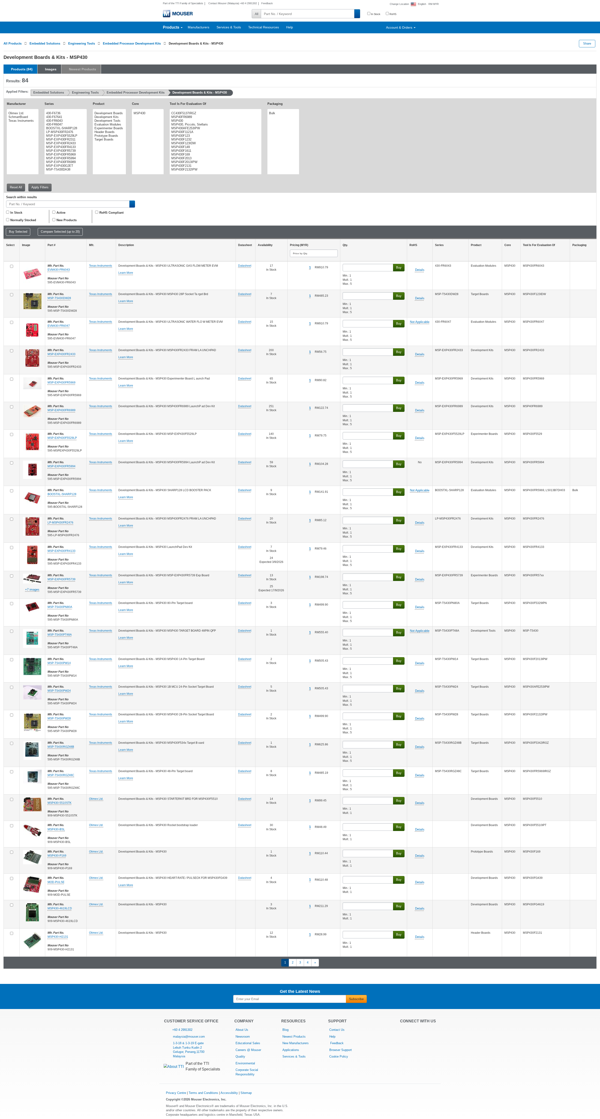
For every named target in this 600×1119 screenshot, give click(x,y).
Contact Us (337, 1030)
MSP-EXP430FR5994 (61, 466)
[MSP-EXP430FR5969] (65, 154)
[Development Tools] (109, 121)
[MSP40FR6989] (215, 117)
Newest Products (294, 1036)
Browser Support (340, 1050)
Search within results (21, 197)
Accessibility (229, 1093)
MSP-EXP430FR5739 (61, 579)
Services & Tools (229, 27)
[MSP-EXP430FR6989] (65, 162)
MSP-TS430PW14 (59, 663)
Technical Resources (263, 27)
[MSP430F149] (215, 147)
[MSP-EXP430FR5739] (65, 151)
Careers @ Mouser (248, 1050)
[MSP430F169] (215, 154)
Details (419, 270)
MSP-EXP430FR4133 (61, 551)
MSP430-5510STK (59, 802)
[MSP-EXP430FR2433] (65, 143)
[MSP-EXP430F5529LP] (65, 136)
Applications (290, 1050)
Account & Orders (399, 27)
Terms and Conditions (203, 1093)
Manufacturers (198, 27)
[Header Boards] (109, 132)
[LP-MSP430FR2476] (65, 132)
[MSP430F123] (215, 136)
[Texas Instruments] (22, 121)
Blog (285, 1030)
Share (587, 43)
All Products (13, 43)
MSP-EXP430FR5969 (61, 382)
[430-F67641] (65, 117)
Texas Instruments (100, 265)
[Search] (132, 204)
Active (60, 212)
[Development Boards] (109, 113)
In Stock (375, 14)
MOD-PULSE (56, 882)
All (256, 14)
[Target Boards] (109, 139)
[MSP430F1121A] (215, 132)
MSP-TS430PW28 (59, 718)
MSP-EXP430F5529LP (62, 438)
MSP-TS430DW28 (59, 298)
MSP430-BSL (56, 829)
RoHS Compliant (111, 212)
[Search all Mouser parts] (357, 13)
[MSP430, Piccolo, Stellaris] (215, 124)
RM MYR (433, 4)
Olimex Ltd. (96, 798)
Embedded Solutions (45, 43)
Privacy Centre (176, 1093)
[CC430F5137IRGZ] (215, 113)
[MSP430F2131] (215, 166)
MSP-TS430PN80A (60, 607)
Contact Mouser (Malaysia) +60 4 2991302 (232, 3)
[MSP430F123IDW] (215, 143)
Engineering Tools (81, 43)
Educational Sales (248, 1043)
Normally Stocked (23, 220)
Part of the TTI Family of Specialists (183, 3)
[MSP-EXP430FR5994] (65, 158)
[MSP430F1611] (215, 151)
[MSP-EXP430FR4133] (65, 147)
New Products (66, 220)
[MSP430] (147, 113)
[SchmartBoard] (22, 117)
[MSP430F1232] (215, 139)
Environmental (245, 1063)
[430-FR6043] (65, 121)
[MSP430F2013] (215, 158)
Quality (240, 1056)
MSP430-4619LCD (60, 908)
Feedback (267, 3)
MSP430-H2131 (58, 936)
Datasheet (244, 265)
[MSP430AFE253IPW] (215, 128)
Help (289, 27)
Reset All (16, 187)
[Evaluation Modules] (109, 124)
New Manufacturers (295, 1043)
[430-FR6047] (65, 124)
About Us (242, 1030)
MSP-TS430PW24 (59, 690)
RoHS (392, 14)
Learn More (125, 272)
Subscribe (356, 999)
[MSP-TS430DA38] (65, 169)
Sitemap (246, 1093)
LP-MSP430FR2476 (60, 522)
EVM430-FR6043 (59, 269)
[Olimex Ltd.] (22, 113)
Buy (398, 267)
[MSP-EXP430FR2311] (65, 139)
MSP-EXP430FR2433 (61, 354)
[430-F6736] (65, 113)
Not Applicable (419, 322)
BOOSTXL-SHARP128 (62, 494)
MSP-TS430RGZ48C (61, 775)
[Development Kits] (109, 117)
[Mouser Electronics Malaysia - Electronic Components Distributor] (178, 13)
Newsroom (243, 1036)
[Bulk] (283, 113)
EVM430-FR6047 (59, 325)
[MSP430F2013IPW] (215, 162)
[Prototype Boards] (109, 136)
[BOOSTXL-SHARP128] (65, 128)
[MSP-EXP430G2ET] (65, 166)
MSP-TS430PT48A (60, 634)
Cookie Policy (338, 1056)
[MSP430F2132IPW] (215, 169)
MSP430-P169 (57, 855)
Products (171, 27)
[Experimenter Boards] (109, 128)
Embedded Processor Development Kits (132, 43)
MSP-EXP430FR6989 (61, 410)
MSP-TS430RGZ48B (61, 746)
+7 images (32, 589)
